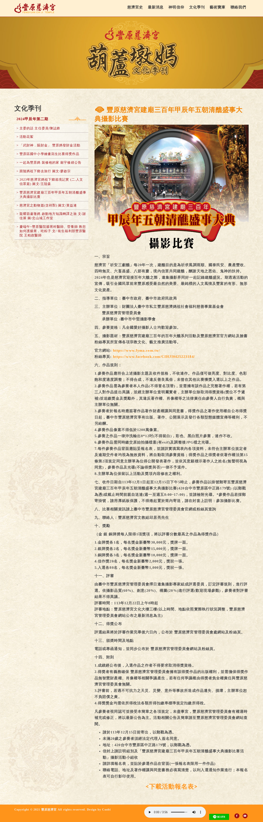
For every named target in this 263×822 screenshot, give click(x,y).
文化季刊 (197, 7)
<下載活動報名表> (171, 787)
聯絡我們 (238, 7)
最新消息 (156, 7)
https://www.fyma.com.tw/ (136, 350)
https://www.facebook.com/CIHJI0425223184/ (154, 357)
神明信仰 (176, 7)
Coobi (106, 809)
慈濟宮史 (135, 7)
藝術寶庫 (217, 7)
